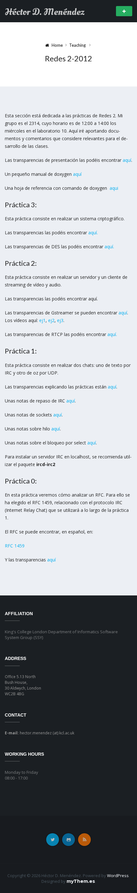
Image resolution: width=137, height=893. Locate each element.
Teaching (77, 45)
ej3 (60, 320)
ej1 (42, 320)
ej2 (51, 320)
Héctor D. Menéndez (44, 12)
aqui (114, 188)
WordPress (118, 875)
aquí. (93, 233)
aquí (127, 160)
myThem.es (81, 881)
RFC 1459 (15, 546)
